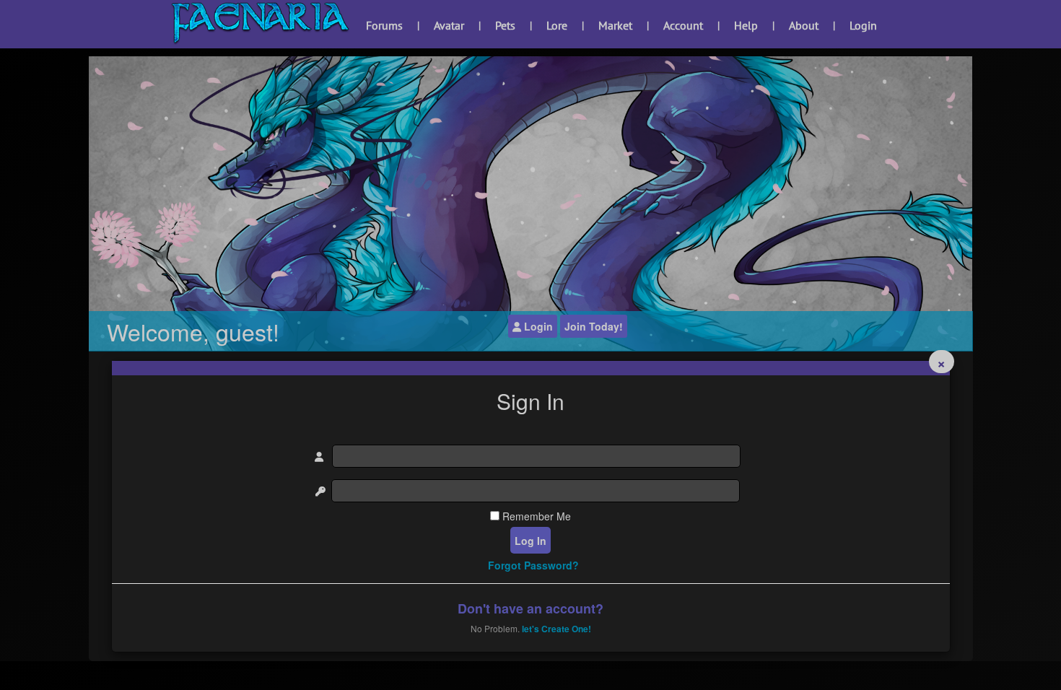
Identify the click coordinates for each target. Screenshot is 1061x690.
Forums (384, 25)
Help (746, 25)
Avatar (449, 25)
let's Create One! (556, 628)
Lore (556, 25)
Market (615, 25)
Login (863, 25)
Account (683, 25)
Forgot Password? (533, 565)
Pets (505, 25)
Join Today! (593, 326)
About (803, 25)
